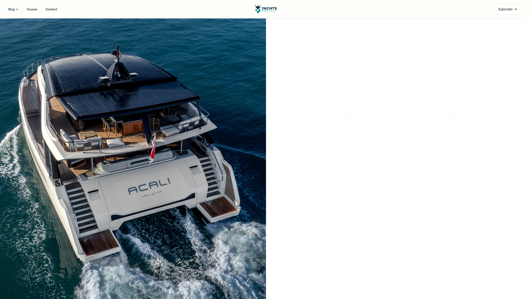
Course (32, 9)
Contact (51, 9)
